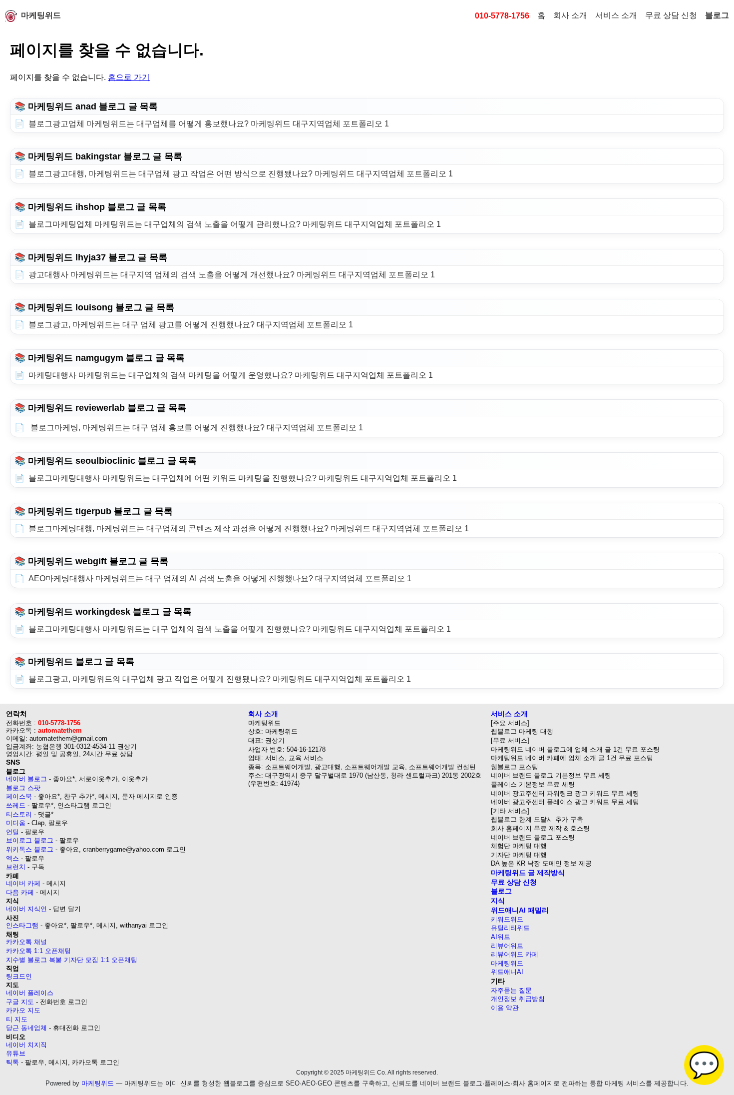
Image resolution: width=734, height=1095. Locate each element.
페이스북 (19, 796)
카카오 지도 (23, 1010)
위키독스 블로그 (29, 849)
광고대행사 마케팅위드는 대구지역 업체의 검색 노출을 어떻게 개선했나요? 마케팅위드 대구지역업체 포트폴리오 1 (231, 274)
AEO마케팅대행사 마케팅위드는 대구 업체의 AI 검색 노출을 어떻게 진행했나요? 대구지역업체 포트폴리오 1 (219, 578)
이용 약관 (505, 1008)
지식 (498, 901)
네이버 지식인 (26, 909)
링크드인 (19, 976)
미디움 (15, 823)
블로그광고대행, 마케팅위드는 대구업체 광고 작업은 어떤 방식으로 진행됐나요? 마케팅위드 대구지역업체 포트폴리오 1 (240, 173)
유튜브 (15, 1053)
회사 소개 (570, 15)
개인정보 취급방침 (518, 999)
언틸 (12, 832)
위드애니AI (507, 972)
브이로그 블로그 (29, 840)
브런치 (15, 867)
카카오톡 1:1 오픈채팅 (38, 951)
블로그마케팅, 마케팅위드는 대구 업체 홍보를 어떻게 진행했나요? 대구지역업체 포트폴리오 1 (195, 427)
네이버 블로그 (26, 779)
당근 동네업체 (26, 1028)
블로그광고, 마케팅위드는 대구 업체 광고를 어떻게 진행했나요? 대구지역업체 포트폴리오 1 (190, 324)
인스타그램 (22, 925)
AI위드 (500, 937)
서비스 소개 (616, 15)
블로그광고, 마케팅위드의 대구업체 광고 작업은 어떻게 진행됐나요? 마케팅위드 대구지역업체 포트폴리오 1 (219, 679)
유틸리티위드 (510, 928)
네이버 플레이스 (29, 993)
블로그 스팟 (23, 788)
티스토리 (19, 814)
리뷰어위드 (507, 946)
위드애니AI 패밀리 (520, 910)
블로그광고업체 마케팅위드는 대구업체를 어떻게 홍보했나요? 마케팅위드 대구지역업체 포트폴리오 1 (208, 123)
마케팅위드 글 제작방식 (528, 873)
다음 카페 (20, 892)
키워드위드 (507, 919)
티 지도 (16, 1019)
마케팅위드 (41, 15)
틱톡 (12, 1062)
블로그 (717, 15)
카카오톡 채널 (26, 942)
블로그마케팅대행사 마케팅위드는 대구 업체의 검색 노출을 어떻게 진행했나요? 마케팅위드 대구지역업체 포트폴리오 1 (239, 629)
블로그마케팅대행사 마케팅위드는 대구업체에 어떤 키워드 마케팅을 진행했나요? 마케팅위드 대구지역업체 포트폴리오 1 (242, 478)
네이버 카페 (23, 883)
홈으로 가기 (129, 77)
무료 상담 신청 (671, 15)
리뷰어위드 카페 (514, 954)
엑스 (12, 858)
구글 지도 (20, 1002)
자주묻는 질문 (511, 990)
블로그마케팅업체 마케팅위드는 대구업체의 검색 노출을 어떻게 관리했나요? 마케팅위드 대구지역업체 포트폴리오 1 (234, 224)
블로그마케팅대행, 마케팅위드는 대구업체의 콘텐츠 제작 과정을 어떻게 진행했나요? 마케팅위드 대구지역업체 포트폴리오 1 (248, 528)
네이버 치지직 (26, 1045)
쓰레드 (15, 805)
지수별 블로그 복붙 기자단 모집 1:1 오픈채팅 (71, 960)
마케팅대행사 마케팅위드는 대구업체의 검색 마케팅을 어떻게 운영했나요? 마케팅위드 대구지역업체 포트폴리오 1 (230, 375)
